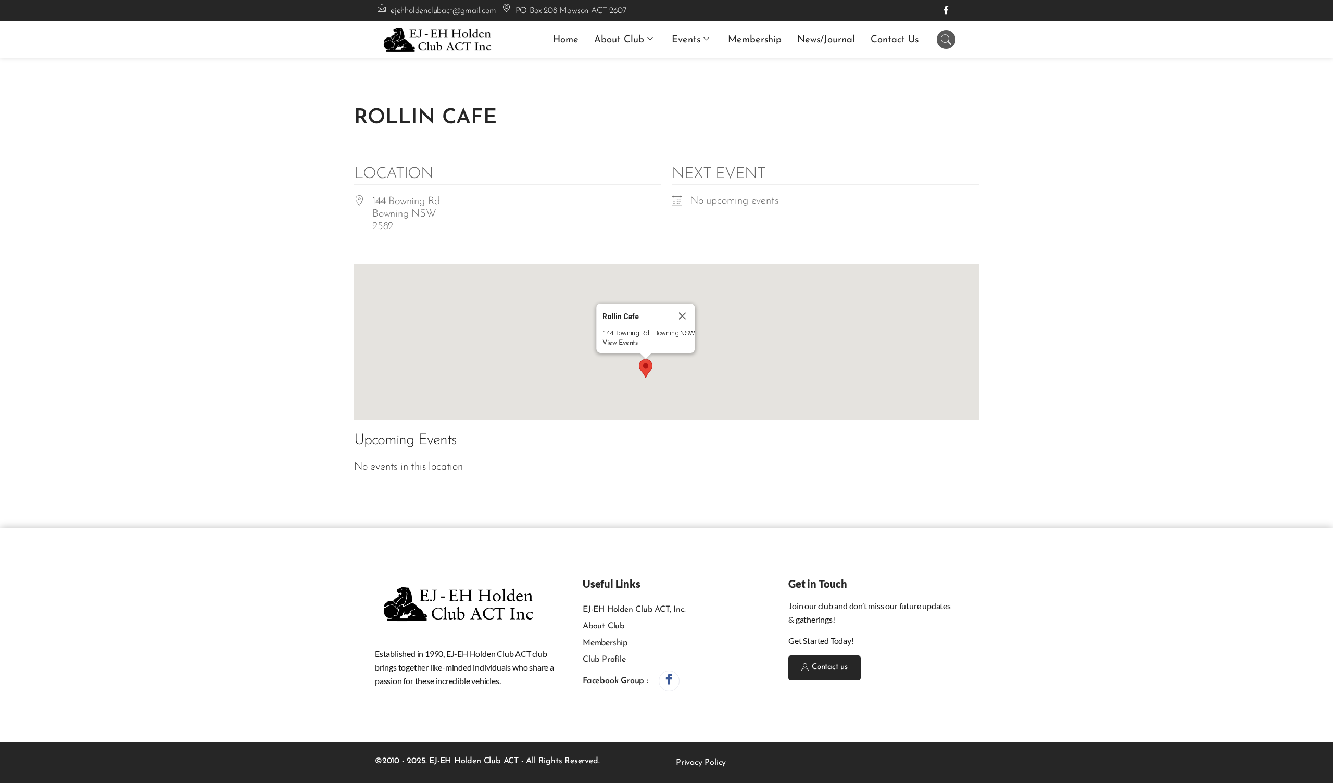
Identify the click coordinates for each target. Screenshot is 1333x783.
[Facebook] (946, 10)
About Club (619, 40)
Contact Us (895, 40)
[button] (645, 368)
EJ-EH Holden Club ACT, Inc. (634, 609)
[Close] (682, 316)
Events (686, 40)
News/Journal (826, 40)
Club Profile (604, 659)
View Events (620, 342)
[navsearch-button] (946, 39)
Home (566, 40)
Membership (755, 40)
